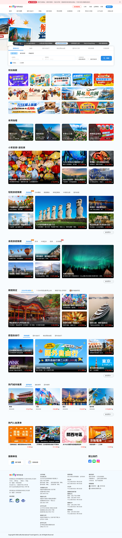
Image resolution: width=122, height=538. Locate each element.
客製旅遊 (35, 462)
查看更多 (108, 232)
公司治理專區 (100, 476)
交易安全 (91, 480)
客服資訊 (93, 486)
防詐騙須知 (77, 6)
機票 (30, 48)
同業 (101, 6)
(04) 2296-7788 (49, 510)
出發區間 (81, 57)
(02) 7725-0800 (44, 480)
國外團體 (19, 11)
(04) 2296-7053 (75, 504)
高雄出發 (110, 11)
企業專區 (96, 6)
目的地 (47, 57)
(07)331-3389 (44, 519)
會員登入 (109, 6)
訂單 (85, 6)
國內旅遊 (22, 53)
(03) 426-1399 (44, 502)
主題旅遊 (69, 11)
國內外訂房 (76, 48)
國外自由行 (30, 11)
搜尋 (107, 58)
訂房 (78, 11)
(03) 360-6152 (44, 493)
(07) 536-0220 (75, 511)
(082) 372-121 (44, 526)
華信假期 (59, 11)
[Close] (120, 2)
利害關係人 (92, 478)
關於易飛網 (92, 476)
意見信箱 (102, 486)
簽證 (90, 6)
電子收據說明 (99, 480)
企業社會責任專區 (102, 478)
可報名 (14, 63)
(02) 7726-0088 (75, 495)
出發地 (13, 57)
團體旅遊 (16, 48)
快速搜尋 (106, 48)
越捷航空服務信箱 (96, 488)
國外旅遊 (14, 53)
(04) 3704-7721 (49, 512)
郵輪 (40, 11)
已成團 (22, 63)
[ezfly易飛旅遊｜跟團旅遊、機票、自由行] (16, 6)
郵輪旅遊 (31, 53)
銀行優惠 (18, 462)
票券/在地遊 (88, 11)
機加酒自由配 (61, 48)
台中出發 (100, 11)
